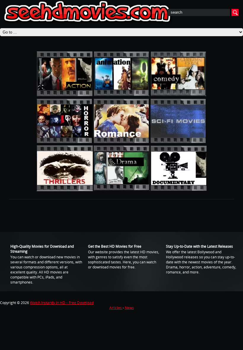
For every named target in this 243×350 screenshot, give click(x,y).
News (129, 307)
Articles (116, 307)
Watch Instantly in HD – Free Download (62, 302)
